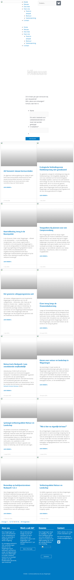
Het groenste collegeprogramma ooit (19, 294)
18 (21, 522)
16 (18, 522)
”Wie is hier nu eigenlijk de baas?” (53, 426)
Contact (26, 20)
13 (12, 522)
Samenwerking (31, 18)
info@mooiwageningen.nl (64, 538)
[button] (27, 25)
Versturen (32, 139)
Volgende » (26, 522)
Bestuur (28, 16)
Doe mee (27, 7)
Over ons (27, 9)
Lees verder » (8, 187)
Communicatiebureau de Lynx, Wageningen (39, 574)
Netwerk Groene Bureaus (11, 386)
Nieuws (26, 4)
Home (26, 2)
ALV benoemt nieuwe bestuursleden (18, 171)
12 (10, 522)
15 (16, 522)
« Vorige (3, 522)
